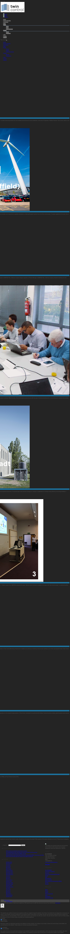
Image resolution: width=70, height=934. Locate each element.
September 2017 (9, 874)
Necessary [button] (3, 918)
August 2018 (8, 863)
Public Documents (9, 29)
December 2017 (9, 871)
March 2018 (8, 869)
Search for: (5, 845)
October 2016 (9, 885)
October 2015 (9, 896)
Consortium (5, 22)
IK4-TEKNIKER (48, 870)
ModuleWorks (48, 878)
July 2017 (8, 875)
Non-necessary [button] (4, 927)
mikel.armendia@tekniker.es (51, 862)
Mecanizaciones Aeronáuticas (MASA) (53, 881)
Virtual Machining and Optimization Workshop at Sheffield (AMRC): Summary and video (25, 855)
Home (4, 19)
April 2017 (8, 878)
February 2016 (9, 895)
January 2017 (9, 881)
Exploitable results (49, 897)
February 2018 (9, 870)
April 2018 (8, 867)
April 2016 (8, 892)
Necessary (4, 920)
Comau (46, 882)
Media (4, 24)
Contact (5, 36)
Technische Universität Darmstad (52, 874)
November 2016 (9, 884)
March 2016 (8, 893)
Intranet (5, 37)
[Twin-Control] (12, 12)
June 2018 (8, 866)
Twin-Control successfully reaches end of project (16, 851)
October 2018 (9, 862)
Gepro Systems (48, 879)
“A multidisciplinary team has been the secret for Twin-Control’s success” (21, 852)
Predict (46, 875)
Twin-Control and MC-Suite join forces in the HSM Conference (19, 856)
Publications (8, 33)
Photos (7, 26)
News (4, 23)
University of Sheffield (50, 871)
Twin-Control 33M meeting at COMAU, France (16, 853)
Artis (46, 877)
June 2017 (8, 877)
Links (4, 34)
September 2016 (9, 886)
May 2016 (8, 891)
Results (4, 30)
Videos (7, 27)
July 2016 (8, 888)
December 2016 (9, 882)
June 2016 (8, 889)
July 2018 (8, 864)
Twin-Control (6, 900)
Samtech (47, 873)
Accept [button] (53, 903)
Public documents (49, 893)
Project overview (7, 20)
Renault (47, 884)
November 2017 (9, 873)
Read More (57, 903)
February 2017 (9, 880)
